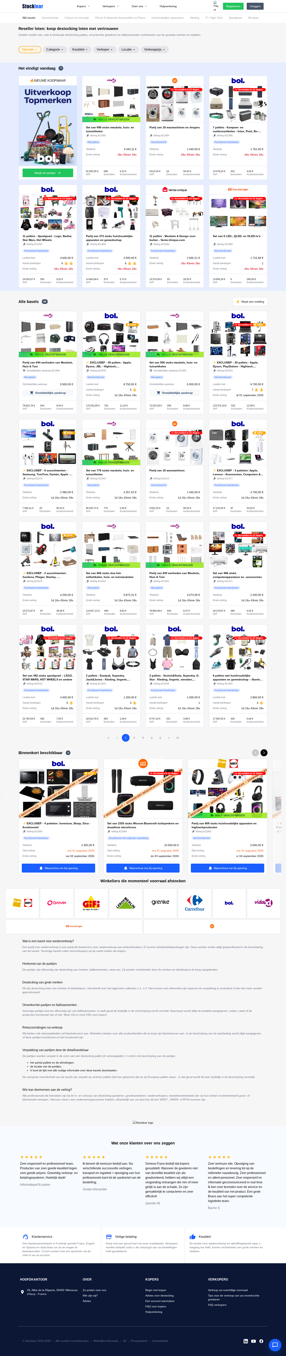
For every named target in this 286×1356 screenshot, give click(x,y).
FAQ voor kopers (155, 1306)
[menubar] (127, 6)
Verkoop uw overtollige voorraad (228, 1290)
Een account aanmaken (160, 1301)
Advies (87, 1301)
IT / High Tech (214, 17)
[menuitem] (83, 6)
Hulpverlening (153, 1311)
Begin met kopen (155, 1290)
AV (124, 1340)
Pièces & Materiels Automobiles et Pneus (120, 17)
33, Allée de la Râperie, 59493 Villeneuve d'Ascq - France (52, 1292)
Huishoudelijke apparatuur (168, 17)
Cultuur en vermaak (77, 17)
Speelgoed (235, 17)
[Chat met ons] (275, 1345)
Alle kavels (28, 17)
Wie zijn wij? (90, 1295)
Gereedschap (50, 17)
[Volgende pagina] (169, 738)
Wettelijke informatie (105, 1340)
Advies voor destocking (159, 1295)
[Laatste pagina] (178, 738)
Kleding (194, 17)
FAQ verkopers (217, 1304)
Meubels (253, 17)
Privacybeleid (139, 1340)
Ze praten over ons (94, 1290)
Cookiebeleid (160, 1340)
